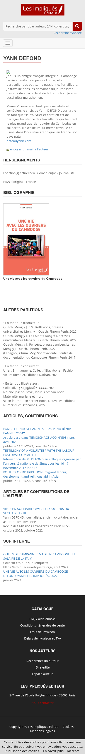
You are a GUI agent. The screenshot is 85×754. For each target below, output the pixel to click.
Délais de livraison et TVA (42, 638)
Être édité (43, 667)
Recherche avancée (67, 33)
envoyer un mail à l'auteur (29, 149)
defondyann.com (19, 141)
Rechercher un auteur (42, 661)
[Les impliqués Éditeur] (43, 12)
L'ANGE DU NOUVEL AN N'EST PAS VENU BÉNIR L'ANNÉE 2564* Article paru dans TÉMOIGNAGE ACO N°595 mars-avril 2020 (39, 435)
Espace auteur (42, 674)
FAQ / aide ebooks (42, 619)
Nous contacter (42, 703)
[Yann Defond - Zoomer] (8, 71)
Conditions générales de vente (42, 625)
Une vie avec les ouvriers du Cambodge (32, 278)
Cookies (68, 727)
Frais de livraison (42, 632)
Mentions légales (42, 731)
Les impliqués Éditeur (44, 727)
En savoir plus (53, 751)
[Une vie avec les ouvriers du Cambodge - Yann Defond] (26, 239)
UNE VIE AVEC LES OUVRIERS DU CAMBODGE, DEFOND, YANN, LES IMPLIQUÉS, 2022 (35, 573)
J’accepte (73, 751)
